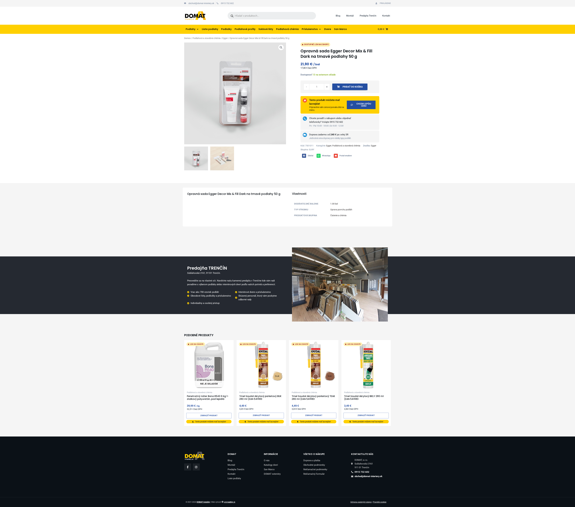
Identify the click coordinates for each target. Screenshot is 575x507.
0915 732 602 (336, 122)
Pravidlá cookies (379, 502)
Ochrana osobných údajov (361, 502)
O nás (267, 460)
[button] (281, 47)
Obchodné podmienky (314, 465)
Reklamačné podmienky (315, 469)
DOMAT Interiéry (203, 502)
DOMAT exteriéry (272, 474)
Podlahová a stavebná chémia (207, 38)
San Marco (269, 469)
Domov (187, 38)
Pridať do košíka (353, 86)
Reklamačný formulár (314, 474)
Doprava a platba (311, 460)
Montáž (350, 15)
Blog (338, 15)
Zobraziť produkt (208, 415)
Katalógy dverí (271, 465)
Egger (225, 38)
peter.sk (229, 502)
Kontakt (386, 15)
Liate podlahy (234, 478)
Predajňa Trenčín (368, 15)
